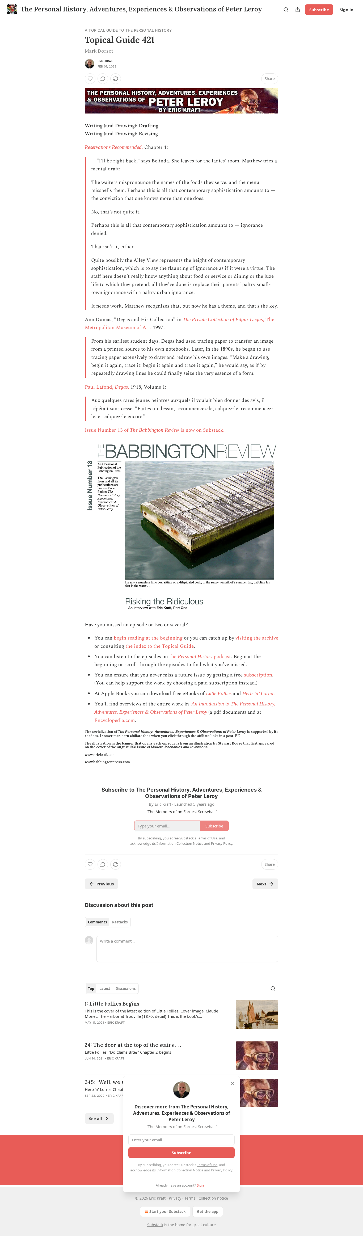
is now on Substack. (202, 430)
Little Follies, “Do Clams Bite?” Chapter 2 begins (128, 1052)
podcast (221, 657)
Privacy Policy (221, 1170)
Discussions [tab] (126, 988)
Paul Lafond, (100, 387)
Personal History (195, 656)
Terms (189, 1198)
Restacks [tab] (120, 922)
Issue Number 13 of (107, 430)
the (173, 657)
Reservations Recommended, (114, 147)
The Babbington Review (154, 430)
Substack (155, 1224)
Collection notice (213, 1198)
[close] (232, 1083)
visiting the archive (256, 638)
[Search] (286, 9)
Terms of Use (207, 1164)
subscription (258, 675)
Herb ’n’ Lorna (257, 693)
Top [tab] (91, 988)
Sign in (346, 9)
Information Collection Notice (180, 1170)
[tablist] (108, 922)
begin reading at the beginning (148, 638)
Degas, (122, 387)
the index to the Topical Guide (159, 646)
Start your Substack (167, 1211)
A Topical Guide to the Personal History (128, 30)
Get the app (207, 1211)
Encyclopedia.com (114, 720)
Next (262, 883)
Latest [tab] (104, 988)
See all (95, 1118)
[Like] (90, 78)
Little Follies (218, 693)
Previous (105, 883)
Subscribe (319, 9)
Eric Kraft (106, 61)
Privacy (175, 1198)
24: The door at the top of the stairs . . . (133, 1045)
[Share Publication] (297, 9)
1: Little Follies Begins (112, 1003)
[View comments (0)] (103, 78)
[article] (181, 1016)
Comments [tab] (97, 922)
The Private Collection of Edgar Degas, (224, 319)
